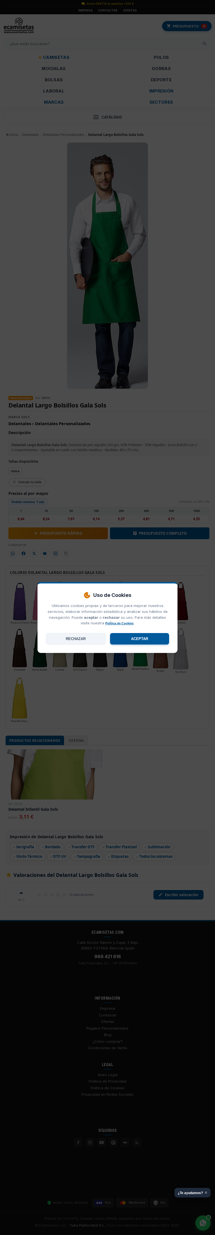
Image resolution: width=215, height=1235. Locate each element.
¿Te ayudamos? (192, 1192)
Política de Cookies (119, 623)
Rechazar (76, 639)
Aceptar (139, 639)
